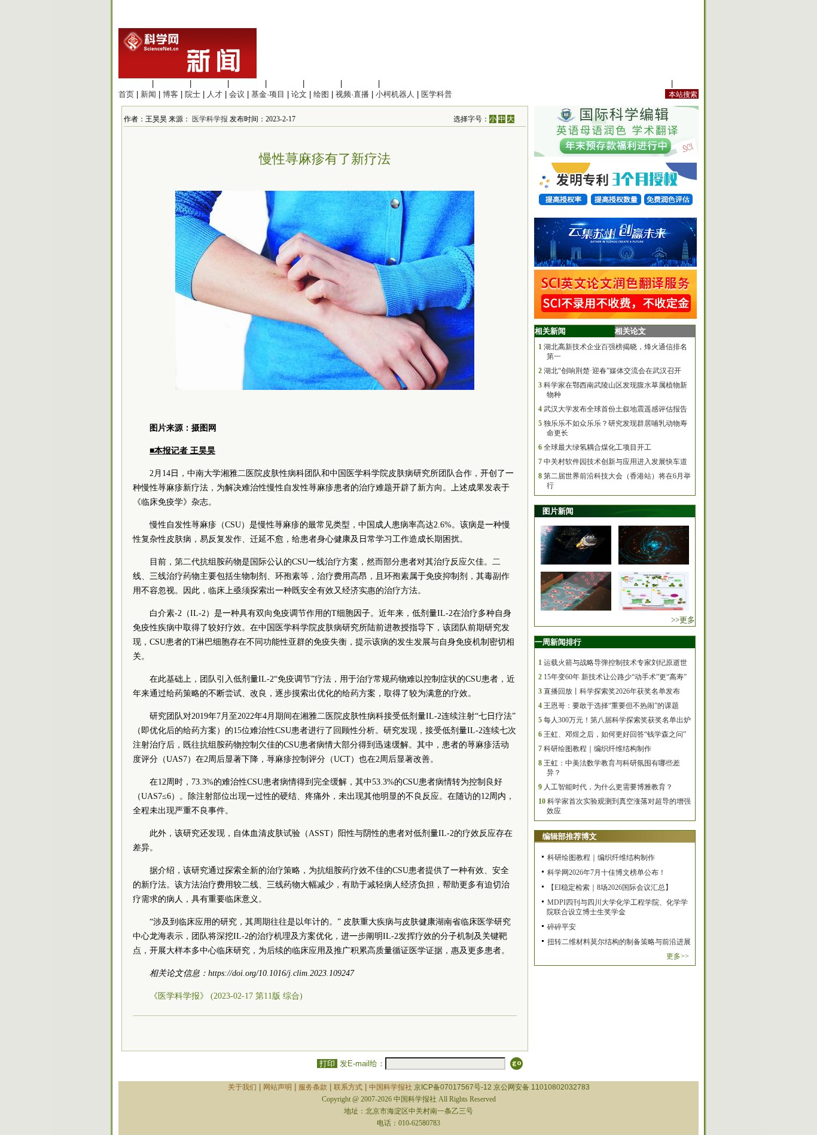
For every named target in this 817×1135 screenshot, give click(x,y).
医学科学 (171, 83)
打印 (327, 1063)
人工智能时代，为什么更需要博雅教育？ (608, 787)
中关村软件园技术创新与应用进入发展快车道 (615, 461)
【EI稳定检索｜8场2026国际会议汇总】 (609, 887)
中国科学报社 (390, 1087)
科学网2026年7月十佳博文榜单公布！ (606, 872)
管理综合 (397, 83)
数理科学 (360, 83)
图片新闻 (558, 511)
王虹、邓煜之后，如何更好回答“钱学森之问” (615, 734)
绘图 (321, 94)
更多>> (677, 956)
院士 (192, 94)
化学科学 (209, 83)
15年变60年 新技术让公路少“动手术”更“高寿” (615, 677)
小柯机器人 (395, 94)
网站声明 (277, 1087)
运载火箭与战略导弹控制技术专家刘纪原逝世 (615, 662)
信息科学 (284, 83)
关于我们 (242, 1087)
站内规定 (653, 83)
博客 (170, 94)
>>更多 (683, 619)
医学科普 (436, 94)
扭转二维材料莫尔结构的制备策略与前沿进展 (619, 942)
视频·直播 (352, 94)
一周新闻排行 (558, 641)
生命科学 (134, 83)
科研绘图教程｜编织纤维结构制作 (597, 749)
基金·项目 (268, 94)
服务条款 (312, 1087)
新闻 (148, 94)
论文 (299, 94)
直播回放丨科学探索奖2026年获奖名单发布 (612, 691)
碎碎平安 (561, 927)
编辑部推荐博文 (569, 836)
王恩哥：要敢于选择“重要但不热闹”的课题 (611, 705)
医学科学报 (210, 119)
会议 (237, 94)
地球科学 (322, 83)
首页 (126, 94)
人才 (214, 94)
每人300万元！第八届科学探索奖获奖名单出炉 (617, 720)
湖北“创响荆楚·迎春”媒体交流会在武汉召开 (612, 371)
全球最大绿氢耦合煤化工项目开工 (597, 447)
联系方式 (348, 1087)
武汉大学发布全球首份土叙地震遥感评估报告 (615, 409)
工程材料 (247, 83)
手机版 (687, 83)
